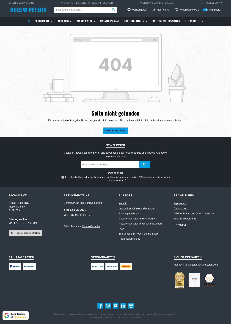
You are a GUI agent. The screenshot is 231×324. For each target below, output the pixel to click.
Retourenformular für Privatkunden (138, 218)
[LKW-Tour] (97, 266)
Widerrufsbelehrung (185, 218)
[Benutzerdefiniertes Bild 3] (194, 280)
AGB (141, 177)
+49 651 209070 (75, 209)
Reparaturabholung (129, 238)
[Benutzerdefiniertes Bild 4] (209, 280)
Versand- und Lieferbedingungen (137, 208)
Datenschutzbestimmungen (91, 177)
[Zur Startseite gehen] (28, 10)
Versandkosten (106, 314)
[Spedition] (111, 266)
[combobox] (82, 10)
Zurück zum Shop (115, 130)
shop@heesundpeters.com (158, 3)
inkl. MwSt (211, 9)
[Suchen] (113, 10)
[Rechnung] (29, 266)
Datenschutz (181, 208)
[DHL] (126, 266)
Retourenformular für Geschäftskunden (140, 223)
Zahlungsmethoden (129, 213)
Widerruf (181, 224)
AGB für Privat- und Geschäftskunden (194, 213)
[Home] (29, 21)
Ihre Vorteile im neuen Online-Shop (138, 233)
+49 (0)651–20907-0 (213, 3)
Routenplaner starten (27, 233)
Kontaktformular (91, 226)
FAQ (121, 228)
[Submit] (144, 164)
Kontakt (123, 203)
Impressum (180, 203)
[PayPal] (15, 266)
